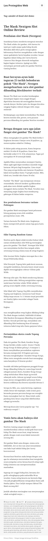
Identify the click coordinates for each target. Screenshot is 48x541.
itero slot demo (32, 514)
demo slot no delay (31, 510)
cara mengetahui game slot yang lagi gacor (23, 506)
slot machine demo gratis (25, 526)
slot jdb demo (37, 524)
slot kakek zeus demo (10, 526)
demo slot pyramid (20, 512)
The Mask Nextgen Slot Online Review (20, 28)
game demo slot (21, 514)
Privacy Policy (8, 538)
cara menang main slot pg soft (13, 504)
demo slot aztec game (29, 508)
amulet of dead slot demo (35, 502)
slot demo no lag (18, 524)
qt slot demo (10, 520)
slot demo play (28, 524)
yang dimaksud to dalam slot (32, 532)
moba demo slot (22, 516)
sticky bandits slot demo (15, 532)
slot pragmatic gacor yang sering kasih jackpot (26, 528)
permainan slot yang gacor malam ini (19, 518)
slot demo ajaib (8, 522)
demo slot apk (17, 508)
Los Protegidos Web (16, 5)
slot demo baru (18, 522)
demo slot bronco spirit (18, 510)
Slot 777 (21, 502)
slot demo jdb (8, 524)
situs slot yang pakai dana (36, 520)
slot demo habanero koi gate (33, 522)
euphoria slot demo (10, 514)
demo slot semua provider (35, 512)
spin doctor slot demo (26, 530)
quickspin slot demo (21, 520)
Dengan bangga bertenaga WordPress (26, 538)
